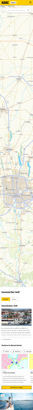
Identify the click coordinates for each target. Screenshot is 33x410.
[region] (16, 205)
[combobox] (19, 10)
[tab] (5, 299)
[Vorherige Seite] (3, 10)
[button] (28, 10)
